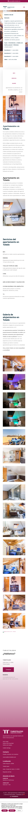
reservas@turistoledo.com (9, 757)
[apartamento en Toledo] (14, 518)
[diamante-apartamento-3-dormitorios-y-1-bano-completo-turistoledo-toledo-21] (14, 408)
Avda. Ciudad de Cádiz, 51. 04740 (11, 769)
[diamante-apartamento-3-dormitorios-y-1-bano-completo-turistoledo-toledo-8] (9, 631)
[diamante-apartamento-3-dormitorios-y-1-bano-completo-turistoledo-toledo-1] (14, 371)
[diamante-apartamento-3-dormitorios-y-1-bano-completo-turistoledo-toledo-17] (14, 481)
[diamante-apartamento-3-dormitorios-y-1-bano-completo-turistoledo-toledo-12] (14, 573)
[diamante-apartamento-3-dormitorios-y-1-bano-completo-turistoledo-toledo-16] (14, 499)
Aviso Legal (5, 741)
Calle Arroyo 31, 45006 (8, 763)
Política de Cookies (7, 745)
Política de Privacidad (8, 743)
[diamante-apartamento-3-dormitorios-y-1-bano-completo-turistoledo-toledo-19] (14, 444)
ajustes (20, 807)
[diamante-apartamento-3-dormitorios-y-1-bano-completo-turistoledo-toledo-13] (14, 555)
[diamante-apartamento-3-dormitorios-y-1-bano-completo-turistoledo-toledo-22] (14, 389)
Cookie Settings (6, 748)
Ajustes (19, 810)
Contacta (8, 669)
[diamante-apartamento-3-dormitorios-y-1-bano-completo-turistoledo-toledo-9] (14, 628)
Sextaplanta (15, 796)
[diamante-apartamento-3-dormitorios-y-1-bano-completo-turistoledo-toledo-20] (14, 426)
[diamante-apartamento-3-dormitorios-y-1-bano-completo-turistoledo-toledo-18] (14, 463)
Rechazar (12, 810)
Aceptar (4, 810)
